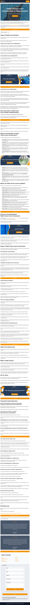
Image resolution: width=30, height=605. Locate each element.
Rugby (16, 558)
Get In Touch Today (15, 29)
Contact (28, 1)
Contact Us (15, 398)
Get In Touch (15, 594)
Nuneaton (16, 559)
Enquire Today (15, 436)
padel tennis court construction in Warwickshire (12, 218)
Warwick (1, 513)
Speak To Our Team (15, 344)
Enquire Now (15, 278)
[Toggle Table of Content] (8, 32)
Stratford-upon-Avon (16, 513)
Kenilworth (11, 513)
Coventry (20, 513)
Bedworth (16, 557)
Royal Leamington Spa (6, 513)
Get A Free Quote (15, 551)
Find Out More (15, 211)
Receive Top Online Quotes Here (15, 515)
